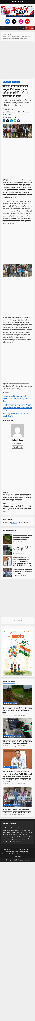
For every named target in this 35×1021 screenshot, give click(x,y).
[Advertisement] (17, 61)
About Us (7, 849)
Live (32, 28)
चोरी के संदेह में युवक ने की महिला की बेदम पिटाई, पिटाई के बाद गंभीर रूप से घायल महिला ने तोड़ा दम (7, 550)
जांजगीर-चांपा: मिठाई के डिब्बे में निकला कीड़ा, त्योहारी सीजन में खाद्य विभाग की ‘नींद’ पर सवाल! (7, 572)
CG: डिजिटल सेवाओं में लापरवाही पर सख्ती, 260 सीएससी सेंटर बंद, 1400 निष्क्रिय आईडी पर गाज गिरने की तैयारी (17, 398)
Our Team (14, 849)
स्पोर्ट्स (18, 82)
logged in (14, 523)
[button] (3, 28)
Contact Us (17, 856)
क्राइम (14, 736)
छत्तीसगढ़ (14, 82)
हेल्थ (19, 804)
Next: (17, 507)
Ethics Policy (10, 852)
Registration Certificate (24, 854)
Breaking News (7, 82)
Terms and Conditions (9, 854)
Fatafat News (9, 109)
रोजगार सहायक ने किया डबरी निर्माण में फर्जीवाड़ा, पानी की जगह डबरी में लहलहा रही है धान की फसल (7, 539)
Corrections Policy (24, 849)
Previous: (17, 496)
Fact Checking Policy (21, 852)
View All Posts (18, 447)
